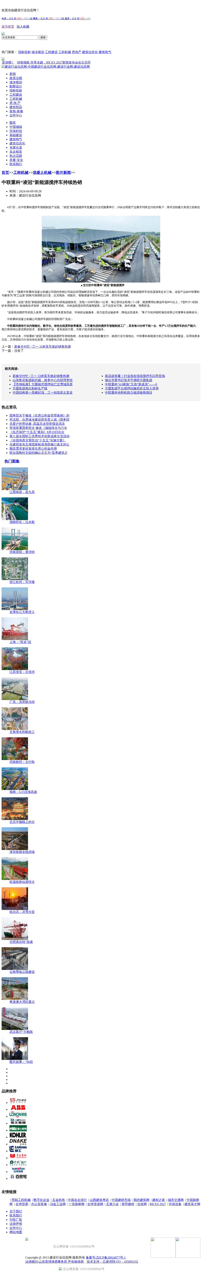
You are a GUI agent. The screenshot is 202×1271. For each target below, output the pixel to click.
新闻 (12, 74)
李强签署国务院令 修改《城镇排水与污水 (38, 428)
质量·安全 (16, 160)
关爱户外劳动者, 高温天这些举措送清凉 (37, 423)
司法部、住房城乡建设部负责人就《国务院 (39, 419)
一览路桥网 (76, 1204)
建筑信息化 (90, 52)
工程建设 (51, 52)
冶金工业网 (58, 1204)
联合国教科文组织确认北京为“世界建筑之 (38, 452)
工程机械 (64, 52)
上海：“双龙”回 (20, 642)
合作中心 (15, 115)
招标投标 (24, 52)
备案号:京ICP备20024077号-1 (106, 1257)
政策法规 (15, 78)
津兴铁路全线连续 (22, 852)
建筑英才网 (192, 1204)
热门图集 (12, 461)
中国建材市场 (121, 1200)
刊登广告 (15, 1219)
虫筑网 (142, 1204)
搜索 (43, 37)
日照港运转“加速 (21, 941)
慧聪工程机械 (21, 1200)
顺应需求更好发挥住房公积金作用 (33, 448)
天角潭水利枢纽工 (22, 732)
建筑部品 (15, 107)
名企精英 (15, 151)
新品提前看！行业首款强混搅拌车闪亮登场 (135, 376)
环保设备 (175, 1204)
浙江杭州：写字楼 (22, 582)
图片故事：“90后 (21, 1061)
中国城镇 (15, 126)
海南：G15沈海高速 (23, 792)
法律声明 (15, 1223)
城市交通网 (176, 1200)
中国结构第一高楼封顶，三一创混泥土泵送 (43, 392)
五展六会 (112, 1204)
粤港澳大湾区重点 (22, 1001)
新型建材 (128, 1204)
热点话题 (15, 155)
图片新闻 (63, 172)
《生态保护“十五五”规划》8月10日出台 (36, 432)
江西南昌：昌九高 (22, 492)
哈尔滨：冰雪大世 (22, 911)
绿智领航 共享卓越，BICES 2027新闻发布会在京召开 (38, 62)
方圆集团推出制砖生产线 (30, 388)
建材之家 (158, 1200)
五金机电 (58, 1200)
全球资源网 (95, 1204)
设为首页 (8, 26)
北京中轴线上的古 (22, 822)
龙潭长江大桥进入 (22, 612)
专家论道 (15, 147)
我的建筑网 (141, 1200)
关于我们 (15, 1211)
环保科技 (15, 131)
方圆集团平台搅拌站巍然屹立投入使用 (132, 388)
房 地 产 (15, 103)
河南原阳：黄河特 (22, 552)
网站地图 (15, 1232)
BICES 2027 (158, 1204)
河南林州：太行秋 (22, 762)
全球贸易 (22, 1204)
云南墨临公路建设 (22, 971)
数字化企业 (41, 1200)
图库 (12, 122)
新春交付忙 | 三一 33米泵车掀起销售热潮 (42, 346)
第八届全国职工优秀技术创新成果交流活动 (39, 436)
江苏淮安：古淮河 (22, 672)
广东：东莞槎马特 (22, 702)
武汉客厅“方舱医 (21, 1031)
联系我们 (15, 164)
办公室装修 (39, 1204)
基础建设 (15, 135)
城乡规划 (38, 52)
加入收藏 (23, 26)
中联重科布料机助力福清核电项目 (128, 392)
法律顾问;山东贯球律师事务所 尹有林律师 (54, 1261)
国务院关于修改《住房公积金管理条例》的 (39, 415)
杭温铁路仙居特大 (22, 882)
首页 (5, 172)
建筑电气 (105, 52)
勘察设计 (15, 86)
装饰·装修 (16, 111)
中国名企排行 (77, 1200)
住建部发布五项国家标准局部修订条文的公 (39, 444)
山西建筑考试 (99, 1200)
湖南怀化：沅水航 (22, 522)
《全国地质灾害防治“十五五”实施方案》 (37, 440)
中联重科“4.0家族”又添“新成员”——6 (131, 384)
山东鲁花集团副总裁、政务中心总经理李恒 (43, 380)
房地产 (76, 52)
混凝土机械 (42, 172)
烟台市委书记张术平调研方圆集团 (128, 380)
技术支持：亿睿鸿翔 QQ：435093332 (112, 1261)
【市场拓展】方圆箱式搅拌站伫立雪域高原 (43, 384)
